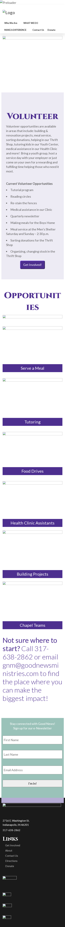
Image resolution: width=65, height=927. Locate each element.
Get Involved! (32, 265)
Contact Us (11, 855)
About (8, 850)
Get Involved (12, 845)
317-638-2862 (11, 830)
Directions (11, 860)
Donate (9, 866)
